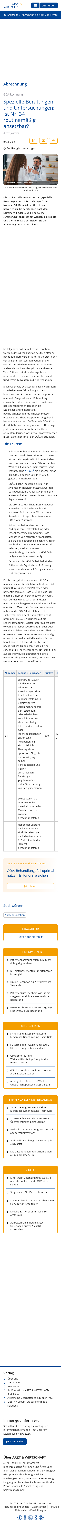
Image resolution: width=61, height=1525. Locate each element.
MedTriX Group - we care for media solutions (27, 1403)
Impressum (45, 1503)
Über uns (12, 1378)
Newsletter (13, 1386)
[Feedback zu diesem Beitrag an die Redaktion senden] (53, 141)
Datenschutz (39, 1506)
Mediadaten (14, 1382)
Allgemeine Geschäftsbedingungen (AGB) (30, 1397)
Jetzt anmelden (15, 1441)
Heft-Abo (54, 1506)
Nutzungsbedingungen (16, 1506)
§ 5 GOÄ (29, 470)
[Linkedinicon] (41, 1517)
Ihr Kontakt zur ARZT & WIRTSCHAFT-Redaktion (28, 1392)
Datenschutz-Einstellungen (30, 1510)
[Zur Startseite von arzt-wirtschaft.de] (12, 5)
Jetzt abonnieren (29, 937)
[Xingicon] (36, 1517)
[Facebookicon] (19, 1517)
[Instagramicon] (25, 1517)
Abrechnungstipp (15, 915)
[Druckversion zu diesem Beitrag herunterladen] (33, 141)
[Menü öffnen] (35, 5)
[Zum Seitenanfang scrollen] (55, 1519)
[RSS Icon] (30, 1517)
